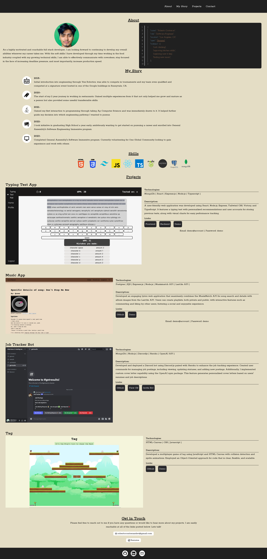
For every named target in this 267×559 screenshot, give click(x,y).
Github (120, 314)
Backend (165, 224)
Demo (178, 224)
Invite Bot (148, 387)
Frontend (150, 224)
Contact (210, 6)
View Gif (133, 387)
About (168, 6)
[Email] (142, 553)
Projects (196, 6)
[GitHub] (125, 553)
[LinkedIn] (133, 553)
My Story (182, 6)
